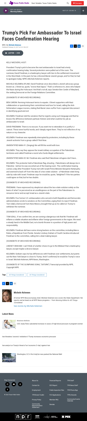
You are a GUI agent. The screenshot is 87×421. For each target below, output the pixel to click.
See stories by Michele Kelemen (28, 306)
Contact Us (35, 385)
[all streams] (84, 10)
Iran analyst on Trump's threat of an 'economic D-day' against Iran (26, 345)
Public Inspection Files (57, 390)
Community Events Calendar (73, 400)
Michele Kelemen (15, 45)
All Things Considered (16, 275)
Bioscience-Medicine (23, 321)
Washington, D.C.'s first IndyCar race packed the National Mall (39, 354)
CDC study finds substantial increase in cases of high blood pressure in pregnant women (50, 324)
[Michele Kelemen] (7, 295)
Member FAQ (54, 400)
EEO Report (53, 385)
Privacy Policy (36, 400)
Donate (78, 3)
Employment (36, 390)
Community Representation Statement (37, 405)
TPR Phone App (72, 390)
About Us (35, 380)
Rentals (52, 404)
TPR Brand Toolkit (38, 395)
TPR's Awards (71, 395)
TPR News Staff (72, 385)
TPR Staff (70, 380)
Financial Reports (55, 380)
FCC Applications (55, 395)
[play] (6, 10)
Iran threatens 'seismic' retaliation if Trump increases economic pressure (29, 337)
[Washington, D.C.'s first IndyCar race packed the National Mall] (9, 357)
